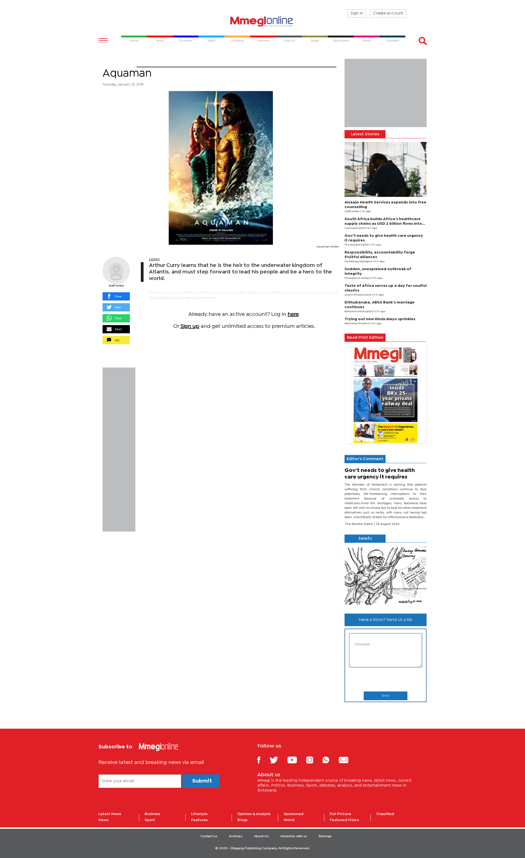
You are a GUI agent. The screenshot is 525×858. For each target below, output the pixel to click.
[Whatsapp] (329, 759)
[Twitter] (278, 759)
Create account (388, 13)
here (293, 314)
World (289, 820)
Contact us (208, 836)
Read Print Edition (365, 337)
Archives (235, 836)
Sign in (357, 13)
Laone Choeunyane (358, 295)
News (103, 820)
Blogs (242, 820)
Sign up (189, 326)
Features (199, 820)
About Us (261, 836)
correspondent (355, 228)
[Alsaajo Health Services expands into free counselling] (386, 169)
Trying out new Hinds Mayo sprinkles (380, 319)
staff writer (352, 211)
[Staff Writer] (116, 270)
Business (152, 814)
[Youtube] (296, 759)
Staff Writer (116, 286)
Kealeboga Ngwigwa (359, 261)
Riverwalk (120, 63)
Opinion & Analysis (253, 814)
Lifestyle (199, 814)
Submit (202, 781)
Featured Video (344, 820)
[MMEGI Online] (262, 21)
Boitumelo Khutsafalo (359, 311)
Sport (150, 820)
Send (385, 695)
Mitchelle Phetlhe (357, 323)
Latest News (109, 814)
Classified (385, 814)
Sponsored (294, 814)
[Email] (348, 759)
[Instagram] (313, 759)
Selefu (365, 538)
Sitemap (325, 836)
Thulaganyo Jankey (358, 278)
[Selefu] (386, 576)
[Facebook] (263, 759)
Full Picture (340, 814)
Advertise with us (293, 836)
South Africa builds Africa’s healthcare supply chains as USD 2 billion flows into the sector (383, 223)
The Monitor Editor (357, 245)
